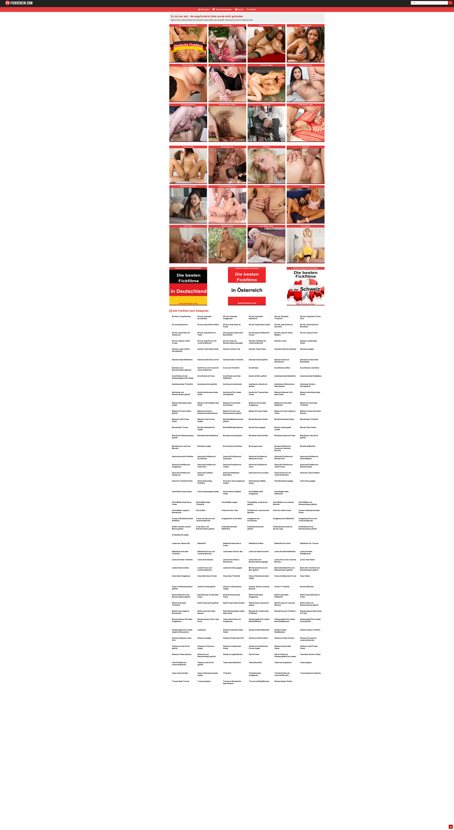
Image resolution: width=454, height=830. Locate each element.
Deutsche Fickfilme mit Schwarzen (181, 474)
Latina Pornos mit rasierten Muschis (285, 561)
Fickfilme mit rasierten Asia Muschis (258, 511)
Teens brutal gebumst (283, 662)
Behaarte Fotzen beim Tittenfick (308, 404)
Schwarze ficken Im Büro (258, 638)
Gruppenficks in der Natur (232, 518)
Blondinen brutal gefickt (232, 436)
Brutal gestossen (255, 446)
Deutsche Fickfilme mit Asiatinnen (232, 458)
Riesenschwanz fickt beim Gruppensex (182, 620)
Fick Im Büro (201, 510)
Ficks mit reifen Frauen (282, 510)
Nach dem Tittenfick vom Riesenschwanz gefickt (310, 569)
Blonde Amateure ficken (258, 419)
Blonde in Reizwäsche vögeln (205, 428)
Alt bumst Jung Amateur (181, 316)
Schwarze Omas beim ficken (282, 647)
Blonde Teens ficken (308, 427)
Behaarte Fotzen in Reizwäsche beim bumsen (207, 412)
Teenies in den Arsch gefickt (205, 664)
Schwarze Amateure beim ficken (233, 631)
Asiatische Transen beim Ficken (258, 393)
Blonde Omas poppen (257, 427)
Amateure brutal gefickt (258, 360)
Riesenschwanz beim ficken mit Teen (311, 612)
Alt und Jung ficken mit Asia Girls (283, 326)
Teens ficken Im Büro (180, 673)
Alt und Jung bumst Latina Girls (310, 317)
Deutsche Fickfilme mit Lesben (232, 466)
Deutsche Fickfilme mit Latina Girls (206, 466)
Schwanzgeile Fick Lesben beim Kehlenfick (259, 620)
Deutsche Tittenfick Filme (182, 481)
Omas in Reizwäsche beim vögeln (259, 577)
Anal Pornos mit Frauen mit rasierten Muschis (208, 369)
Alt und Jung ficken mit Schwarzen (181, 334)
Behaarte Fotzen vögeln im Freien (284, 412)
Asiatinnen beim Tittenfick (182, 384)
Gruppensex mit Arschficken (253, 520)
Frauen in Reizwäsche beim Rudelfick (182, 520)
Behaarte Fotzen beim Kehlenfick (283, 404)
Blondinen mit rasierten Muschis (181, 447)
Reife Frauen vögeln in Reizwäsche (180, 612)
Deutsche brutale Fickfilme (182, 456)
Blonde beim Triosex (180, 427)
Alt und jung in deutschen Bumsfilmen (233, 334)
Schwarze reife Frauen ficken (309, 647)
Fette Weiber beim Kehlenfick (281, 493)
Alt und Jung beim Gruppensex (230, 317)
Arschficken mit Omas (206, 376)
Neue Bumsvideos (224, 9)
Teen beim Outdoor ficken (310, 654)
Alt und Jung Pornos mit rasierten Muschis (206, 342)
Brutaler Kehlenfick (307, 446)
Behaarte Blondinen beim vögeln (182, 404)
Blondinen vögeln (204, 446)
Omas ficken (305, 576)
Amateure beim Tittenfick (233, 360)
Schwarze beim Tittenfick (310, 630)
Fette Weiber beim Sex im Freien (182, 503)
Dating (240, 9)
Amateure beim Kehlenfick (182, 360)
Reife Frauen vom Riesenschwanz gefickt (309, 604)
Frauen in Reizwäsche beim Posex (309, 511)
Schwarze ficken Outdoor (284, 638)
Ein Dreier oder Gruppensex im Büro (234, 482)
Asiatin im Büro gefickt (258, 376)
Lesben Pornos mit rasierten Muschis (204, 569)
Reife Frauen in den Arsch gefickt (259, 604)
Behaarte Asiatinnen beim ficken (310, 393)
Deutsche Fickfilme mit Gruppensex (181, 466)
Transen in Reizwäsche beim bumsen (232, 682)
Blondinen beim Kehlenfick (207, 436)
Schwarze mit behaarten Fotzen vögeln (258, 647)
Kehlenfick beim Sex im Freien (232, 544)
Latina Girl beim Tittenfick (182, 560)
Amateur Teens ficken (257, 349)
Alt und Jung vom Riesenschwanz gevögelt (233, 342)
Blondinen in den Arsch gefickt (309, 437)
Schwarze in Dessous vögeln (205, 647)
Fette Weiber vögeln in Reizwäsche (180, 511)
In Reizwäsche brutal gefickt (255, 528)
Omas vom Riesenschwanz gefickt (182, 588)
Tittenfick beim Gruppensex (255, 674)
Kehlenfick (201, 543)
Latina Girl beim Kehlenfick (284, 551)
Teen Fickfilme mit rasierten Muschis (179, 664)
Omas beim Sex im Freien (207, 576)
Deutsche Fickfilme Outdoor (205, 474)
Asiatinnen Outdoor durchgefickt (308, 385)
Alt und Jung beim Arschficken (204, 317)
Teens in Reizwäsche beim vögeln (207, 674)
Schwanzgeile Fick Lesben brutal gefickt (310, 620)
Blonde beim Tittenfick (309, 419)
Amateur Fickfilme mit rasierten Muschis (257, 342)
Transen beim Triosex (180, 681)
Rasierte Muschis (307, 587)
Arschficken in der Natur (309, 368)
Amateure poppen (307, 349)
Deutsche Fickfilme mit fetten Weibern (309, 458)
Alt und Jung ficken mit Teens (206, 334)
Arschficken (253, 368)
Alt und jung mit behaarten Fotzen (259, 334)
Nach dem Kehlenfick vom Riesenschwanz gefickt (284, 569)
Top (451, 826)
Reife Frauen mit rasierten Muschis (284, 604)
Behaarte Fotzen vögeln (258, 411)
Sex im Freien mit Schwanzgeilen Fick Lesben (285, 655)
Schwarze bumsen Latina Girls (181, 639)
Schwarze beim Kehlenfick (259, 630)
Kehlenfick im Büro (256, 543)
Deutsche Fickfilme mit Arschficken (206, 458)
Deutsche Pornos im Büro (259, 473)
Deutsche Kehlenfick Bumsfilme (231, 474)
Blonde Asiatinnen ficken (284, 419)
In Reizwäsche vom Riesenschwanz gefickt (308, 528)
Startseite (204, 9)
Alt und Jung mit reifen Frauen (181, 342)
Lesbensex (201, 630)
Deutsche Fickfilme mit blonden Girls (283, 458)
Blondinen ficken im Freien (284, 436)
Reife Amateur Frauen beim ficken (208, 596)
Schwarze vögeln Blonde (232, 654)
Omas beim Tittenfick (231, 576)
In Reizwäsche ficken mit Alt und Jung (282, 528)
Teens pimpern (306, 662)
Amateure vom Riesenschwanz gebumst (181, 369)
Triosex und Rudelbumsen (259, 681)
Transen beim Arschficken (310, 673)
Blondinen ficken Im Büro (258, 436)
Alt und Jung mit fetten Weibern (283, 334)
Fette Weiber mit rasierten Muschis (283, 503)
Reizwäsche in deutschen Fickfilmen (259, 612)
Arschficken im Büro (282, 368)
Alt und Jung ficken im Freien (232, 326)
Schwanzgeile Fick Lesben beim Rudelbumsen (284, 620)
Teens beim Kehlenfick (232, 662)
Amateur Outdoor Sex (231, 349)
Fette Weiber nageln (229, 502)
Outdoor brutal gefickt (206, 587)
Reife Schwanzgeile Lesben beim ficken (233, 612)
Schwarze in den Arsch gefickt (181, 647)
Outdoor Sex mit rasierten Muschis (259, 588)
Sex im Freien (254, 654)
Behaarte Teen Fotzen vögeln (206, 420)
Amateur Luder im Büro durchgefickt (181, 350)
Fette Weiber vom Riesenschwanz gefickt (308, 503)
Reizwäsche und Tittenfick (284, 611)
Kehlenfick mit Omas (282, 543)
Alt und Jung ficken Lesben (259, 325)
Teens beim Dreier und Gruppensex (232, 620)
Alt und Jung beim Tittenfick (281, 317)
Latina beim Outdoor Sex (232, 551)
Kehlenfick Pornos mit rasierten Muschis (206, 553)
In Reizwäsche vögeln (180, 535)
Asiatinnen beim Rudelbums (311, 376)
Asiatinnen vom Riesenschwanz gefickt (181, 393)
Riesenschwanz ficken (283, 681)
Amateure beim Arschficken (285, 349)
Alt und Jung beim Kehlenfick (256, 317)
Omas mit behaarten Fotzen (285, 576)
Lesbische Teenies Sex (181, 543)
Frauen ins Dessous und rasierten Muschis (205, 520)
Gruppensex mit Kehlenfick (283, 518)
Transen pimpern (204, 681)
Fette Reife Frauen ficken (182, 492)
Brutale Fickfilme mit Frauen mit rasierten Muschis (282, 448)
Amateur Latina (280, 341)
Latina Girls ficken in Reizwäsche (231, 561)
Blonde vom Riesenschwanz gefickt (183, 437)
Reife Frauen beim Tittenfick (179, 604)
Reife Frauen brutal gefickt (208, 603)
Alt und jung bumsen (180, 325)
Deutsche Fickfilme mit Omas (258, 466)
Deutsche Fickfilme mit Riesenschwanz (309, 466)
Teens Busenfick (255, 662)
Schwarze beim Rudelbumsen (280, 631)
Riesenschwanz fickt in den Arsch (208, 620)
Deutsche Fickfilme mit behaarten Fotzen (258, 458)
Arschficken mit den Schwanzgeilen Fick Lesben (182, 377)
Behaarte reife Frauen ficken (180, 420)
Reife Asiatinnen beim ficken (231, 596)
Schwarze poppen (204, 638)
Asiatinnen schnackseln (232, 384)
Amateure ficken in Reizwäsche (281, 361)
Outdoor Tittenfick (282, 587)
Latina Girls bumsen (205, 560)
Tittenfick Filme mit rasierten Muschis (282, 674)
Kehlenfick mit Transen (309, 543)
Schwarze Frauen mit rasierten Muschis (308, 639)
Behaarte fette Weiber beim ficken (208, 404)
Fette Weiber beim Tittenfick (203, 503)
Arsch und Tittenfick (231, 368)
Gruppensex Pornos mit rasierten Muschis (308, 520)
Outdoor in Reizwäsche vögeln (232, 588)
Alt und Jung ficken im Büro (208, 325)
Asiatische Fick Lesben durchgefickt (232, 393)
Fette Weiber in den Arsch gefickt (257, 503)
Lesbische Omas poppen (232, 568)
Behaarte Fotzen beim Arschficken (231, 404)
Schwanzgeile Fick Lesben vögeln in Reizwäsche (182, 631)
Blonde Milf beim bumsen (233, 427)
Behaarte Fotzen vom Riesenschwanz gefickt (232, 412)
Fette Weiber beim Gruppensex (256, 493)
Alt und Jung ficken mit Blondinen (309, 326)
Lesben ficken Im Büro (180, 568)
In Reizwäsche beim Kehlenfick (229, 528)
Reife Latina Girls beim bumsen (206, 612)
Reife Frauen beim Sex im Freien (310, 596)
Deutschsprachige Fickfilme (204, 482)
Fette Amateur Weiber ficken (257, 482)
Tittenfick (227, 673)
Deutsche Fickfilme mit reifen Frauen (283, 466)
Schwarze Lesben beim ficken (232, 647)
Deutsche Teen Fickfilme (310, 473)
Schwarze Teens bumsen (181, 654)
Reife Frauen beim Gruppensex (256, 596)
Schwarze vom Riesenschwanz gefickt (206, 655)
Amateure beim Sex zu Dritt (208, 360)
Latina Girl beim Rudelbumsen (306, 553)
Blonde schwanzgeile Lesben (282, 428)
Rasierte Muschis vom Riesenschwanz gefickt (181, 596)
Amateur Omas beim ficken (207, 349)
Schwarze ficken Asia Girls (233, 638)
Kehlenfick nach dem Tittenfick (180, 553)
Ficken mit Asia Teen (230, 510)
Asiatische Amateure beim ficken (207, 393)
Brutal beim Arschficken (232, 446)
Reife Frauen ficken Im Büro (234, 603)
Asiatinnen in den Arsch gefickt (258, 385)
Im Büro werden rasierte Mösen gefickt (181, 528)
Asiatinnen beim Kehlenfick (285, 376)
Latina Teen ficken (307, 560)
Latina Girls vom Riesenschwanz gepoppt (258, 561)
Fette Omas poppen (307, 481)
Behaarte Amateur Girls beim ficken (283, 393)
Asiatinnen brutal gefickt (207, 384)
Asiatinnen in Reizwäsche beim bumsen (284, 385)
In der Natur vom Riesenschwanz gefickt (205, 528)
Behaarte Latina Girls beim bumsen (310, 412)
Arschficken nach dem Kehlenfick (232, 377)
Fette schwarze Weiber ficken (232, 493)
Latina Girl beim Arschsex (259, 551)
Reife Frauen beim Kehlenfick (281, 596)
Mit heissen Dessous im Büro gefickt (258, 569)
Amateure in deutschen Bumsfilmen (309, 361)
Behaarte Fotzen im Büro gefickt (181, 412)
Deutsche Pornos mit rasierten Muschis (282, 474)
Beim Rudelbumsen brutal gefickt (233, 420)
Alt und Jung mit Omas (309, 333)
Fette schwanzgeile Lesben (208, 492)
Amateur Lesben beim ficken (308, 342)
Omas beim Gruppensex (181, 576)
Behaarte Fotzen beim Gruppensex (257, 404)
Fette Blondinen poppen (283, 481)
